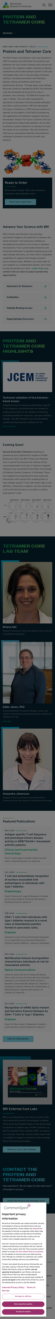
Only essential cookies (23, 1304)
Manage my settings (23, 1296)
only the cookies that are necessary (29, 1252)
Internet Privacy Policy (13, 1287)
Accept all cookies (23, 1312)
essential (36, 1229)
